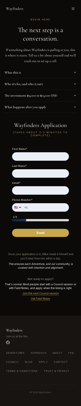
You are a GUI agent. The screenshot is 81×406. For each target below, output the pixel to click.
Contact (61, 362)
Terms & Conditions (22, 371)
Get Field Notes (40, 298)
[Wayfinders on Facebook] (8, 342)
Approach (38, 352)
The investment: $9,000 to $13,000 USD (31, 95)
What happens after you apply (25, 107)
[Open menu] (73, 9)
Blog (29, 362)
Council (12, 362)
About (57, 352)
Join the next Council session (40, 293)
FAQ (71, 352)
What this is (13, 72)
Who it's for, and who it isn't (24, 84)
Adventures (15, 352)
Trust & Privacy (56, 371)
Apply (43, 362)
